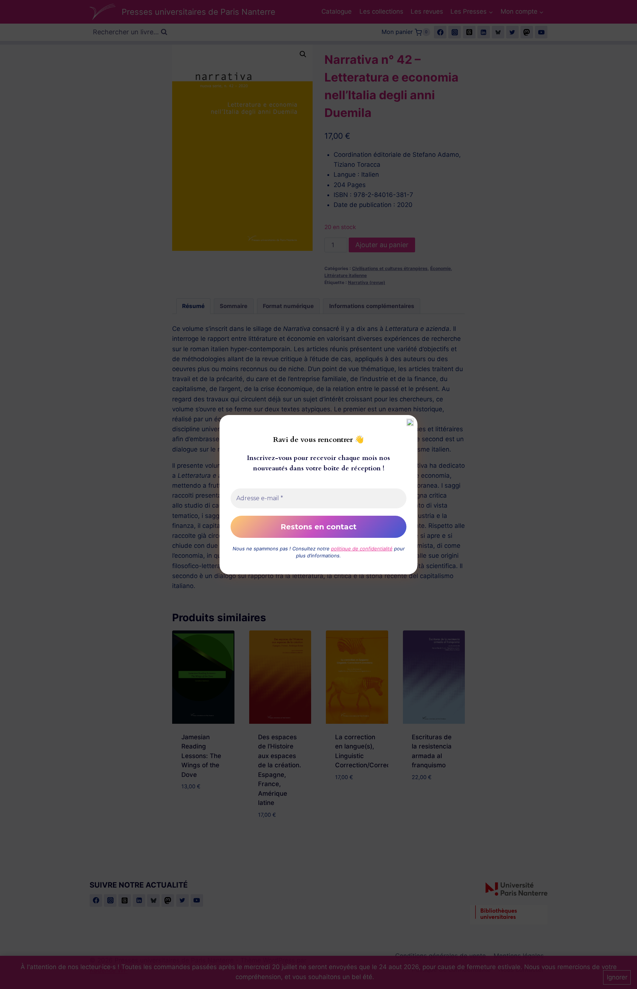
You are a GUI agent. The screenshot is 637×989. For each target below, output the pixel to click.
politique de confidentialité (362, 548)
